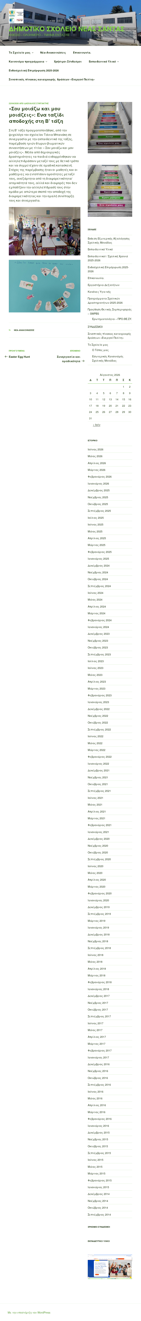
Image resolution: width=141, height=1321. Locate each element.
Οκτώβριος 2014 (98, 1207)
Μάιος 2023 (95, 675)
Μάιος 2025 (95, 531)
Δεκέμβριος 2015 (99, 1132)
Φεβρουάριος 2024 (100, 620)
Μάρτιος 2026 (96, 470)
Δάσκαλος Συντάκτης (36, 103)
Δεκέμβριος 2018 (99, 934)
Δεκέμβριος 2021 (99, 770)
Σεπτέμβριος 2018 (99, 948)
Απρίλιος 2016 (97, 1105)
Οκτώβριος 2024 (98, 579)
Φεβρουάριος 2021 (100, 825)
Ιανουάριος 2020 (98, 900)
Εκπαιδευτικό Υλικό (102, 61)
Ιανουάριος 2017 (98, 1057)
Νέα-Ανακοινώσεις (53, 52)
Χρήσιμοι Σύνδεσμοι (68, 61)
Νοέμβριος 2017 (98, 1003)
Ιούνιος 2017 (95, 1023)
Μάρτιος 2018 (96, 975)
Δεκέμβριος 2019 (99, 907)
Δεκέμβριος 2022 (99, 709)
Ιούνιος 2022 (95, 736)
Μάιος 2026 (95, 456)
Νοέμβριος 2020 (98, 845)
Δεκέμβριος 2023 (99, 633)
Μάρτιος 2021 (96, 818)
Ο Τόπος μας (100, 350)
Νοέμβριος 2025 (98, 497)
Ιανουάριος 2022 (98, 763)
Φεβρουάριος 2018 (100, 982)
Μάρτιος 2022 (96, 750)
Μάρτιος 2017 (96, 1043)
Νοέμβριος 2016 (98, 1071)
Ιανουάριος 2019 (98, 927)
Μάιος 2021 (95, 804)
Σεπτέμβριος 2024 (99, 586)
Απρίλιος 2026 (97, 463)
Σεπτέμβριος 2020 (99, 859)
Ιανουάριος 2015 (98, 1187)
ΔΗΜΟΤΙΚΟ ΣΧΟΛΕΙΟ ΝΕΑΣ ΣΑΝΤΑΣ (66, 28)
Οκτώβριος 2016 (98, 1078)
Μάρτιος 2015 (96, 1173)
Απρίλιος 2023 (97, 681)
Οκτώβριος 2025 (98, 504)
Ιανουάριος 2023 (98, 702)
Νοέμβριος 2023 (98, 640)
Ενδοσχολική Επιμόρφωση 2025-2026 (34, 70)
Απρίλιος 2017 (97, 1037)
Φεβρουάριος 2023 (100, 695)
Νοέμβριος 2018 (98, 941)
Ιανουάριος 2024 (98, 627)
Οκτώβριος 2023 (98, 647)
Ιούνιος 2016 (95, 1091)
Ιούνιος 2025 (95, 524)
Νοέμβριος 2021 (98, 777)
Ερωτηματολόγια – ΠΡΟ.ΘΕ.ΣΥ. (112, 319)
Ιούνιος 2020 (95, 866)
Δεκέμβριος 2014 (99, 1194)
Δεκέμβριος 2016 (99, 1064)
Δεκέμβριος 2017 (99, 996)
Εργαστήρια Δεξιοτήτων (103, 285)
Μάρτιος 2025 (96, 545)
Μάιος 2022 (95, 743)
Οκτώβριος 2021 (98, 784)
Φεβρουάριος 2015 (100, 1180)
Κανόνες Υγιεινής (99, 291)
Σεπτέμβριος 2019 (99, 914)
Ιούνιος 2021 (95, 798)
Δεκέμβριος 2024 (99, 565)
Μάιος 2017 (95, 1030)
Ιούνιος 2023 (95, 668)
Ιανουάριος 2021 (98, 832)
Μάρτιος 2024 (96, 613)
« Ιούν (96, 424)
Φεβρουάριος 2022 (100, 756)
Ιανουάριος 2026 (98, 483)
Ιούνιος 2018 (95, 955)
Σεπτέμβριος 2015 (99, 1153)
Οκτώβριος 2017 (98, 1009)
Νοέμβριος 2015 (98, 1139)
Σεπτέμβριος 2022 (99, 729)
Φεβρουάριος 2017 (100, 1050)
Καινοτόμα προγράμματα (26, 61)
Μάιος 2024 (95, 599)
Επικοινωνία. (82, 52)
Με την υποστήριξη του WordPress (29, 1312)
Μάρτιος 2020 (96, 886)
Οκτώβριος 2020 (98, 852)
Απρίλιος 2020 (97, 879)
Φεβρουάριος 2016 (100, 1119)
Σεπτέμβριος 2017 (99, 1016)
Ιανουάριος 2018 (98, 989)
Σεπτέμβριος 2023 (99, 654)
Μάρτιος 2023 (96, 688)
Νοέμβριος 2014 (98, 1201)
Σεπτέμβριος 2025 (99, 511)
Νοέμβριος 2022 (98, 716)
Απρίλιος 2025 (97, 538)
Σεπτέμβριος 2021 (99, 791)
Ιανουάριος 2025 (98, 558)
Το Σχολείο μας (19, 52)
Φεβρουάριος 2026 (100, 476)
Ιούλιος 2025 (96, 517)
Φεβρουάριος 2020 (100, 893)
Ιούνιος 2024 (95, 593)
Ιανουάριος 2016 (98, 1126)
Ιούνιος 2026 (95, 449)
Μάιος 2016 (95, 1098)
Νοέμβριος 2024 (98, 572)
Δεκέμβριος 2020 (99, 838)
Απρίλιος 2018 (97, 968)
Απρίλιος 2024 (97, 606)
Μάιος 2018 (95, 961)
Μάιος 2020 (95, 873)
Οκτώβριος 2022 (98, 722)
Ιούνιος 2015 (95, 1159)
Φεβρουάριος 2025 (100, 552)
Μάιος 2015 (95, 1166)
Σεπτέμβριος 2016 (99, 1084)
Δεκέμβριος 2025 (99, 490)
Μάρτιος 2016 (96, 1112)
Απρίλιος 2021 (97, 811)
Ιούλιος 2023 (96, 661)
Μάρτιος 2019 (96, 921)
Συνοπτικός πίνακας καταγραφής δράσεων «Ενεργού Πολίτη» (52, 79)
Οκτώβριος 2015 (98, 1146)
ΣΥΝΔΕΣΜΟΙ (95, 327)
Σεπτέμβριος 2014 (99, 1214)
